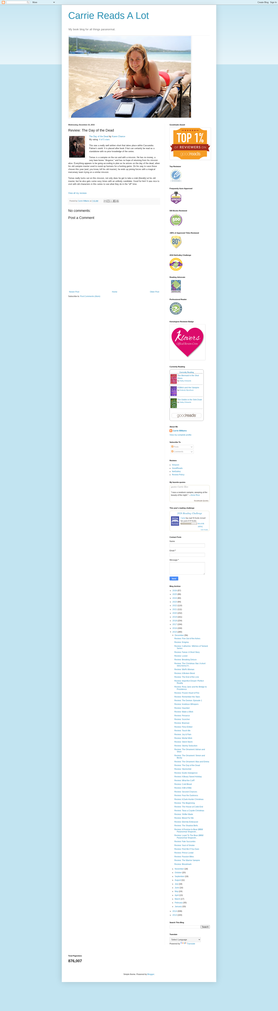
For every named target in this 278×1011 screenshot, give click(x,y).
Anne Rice (195, 495)
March (178, 899)
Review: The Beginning (184, 803)
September (180, 876)
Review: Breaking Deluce (185, 659)
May (177, 891)
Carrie (183, 518)
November (179, 869)
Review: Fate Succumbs (184, 841)
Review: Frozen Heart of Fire (186, 693)
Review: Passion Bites (184, 857)
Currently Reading (187, 372)
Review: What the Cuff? (184, 780)
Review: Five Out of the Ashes (187, 638)
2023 (174, 602)
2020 (174, 613)
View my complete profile (180, 435)
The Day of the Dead (98, 136)
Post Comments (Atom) (90, 296)
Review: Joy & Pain (182, 734)
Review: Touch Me (182, 730)
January (178, 906)
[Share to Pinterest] (117, 201)
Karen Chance (118, 136)
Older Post (154, 292)
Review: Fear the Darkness (186, 795)
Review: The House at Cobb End (188, 807)
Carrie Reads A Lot (108, 15)
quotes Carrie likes (179, 486)
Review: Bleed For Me (184, 818)
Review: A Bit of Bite (183, 788)
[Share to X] (111, 201)
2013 (174, 915)
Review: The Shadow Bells (186, 825)
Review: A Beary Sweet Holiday (188, 777)
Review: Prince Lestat (183, 853)
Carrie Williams (180, 431)
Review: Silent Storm (183, 742)
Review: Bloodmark (182, 864)
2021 (174, 609)
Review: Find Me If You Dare (186, 849)
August (178, 880)
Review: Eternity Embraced (186, 822)
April (177, 895)
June (177, 888)
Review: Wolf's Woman (184, 669)
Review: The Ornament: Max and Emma (191, 762)
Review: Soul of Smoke (184, 845)
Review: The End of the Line (186, 677)
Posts (176, 447)
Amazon (175, 465)
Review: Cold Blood (183, 784)
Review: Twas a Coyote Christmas (189, 810)
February (179, 903)
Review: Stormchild (182, 769)
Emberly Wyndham (187, 390)
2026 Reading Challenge (189, 513)
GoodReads (177, 468)
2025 (174, 594)
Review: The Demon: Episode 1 (188, 700)
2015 (174, 632)
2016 (174, 628)
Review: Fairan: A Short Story (187, 652)
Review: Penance (182, 716)
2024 (174, 598)
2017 (174, 624)
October (178, 872)
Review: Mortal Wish (183, 738)
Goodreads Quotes (201, 501)
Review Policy (178, 475)
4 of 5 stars (104, 139)
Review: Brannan (182, 723)
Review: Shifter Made (183, 814)
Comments (178, 452)
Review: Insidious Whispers (186, 704)
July (177, 884)
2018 (174, 621)
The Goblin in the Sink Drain (189, 400)
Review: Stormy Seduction (185, 746)
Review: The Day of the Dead (187, 765)
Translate (191, 944)
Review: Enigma (181, 642)
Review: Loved (180, 656)
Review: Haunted (182, 708)
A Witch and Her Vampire (188, 387)
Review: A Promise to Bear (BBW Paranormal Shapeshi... (188, 830)
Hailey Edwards (185, 381)
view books (204, 529)
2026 (174, 590)
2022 (174, 605)
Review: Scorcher (182, 719)
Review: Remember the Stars (187, 697)
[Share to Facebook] (114, 201)
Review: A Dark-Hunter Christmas (189, 799)
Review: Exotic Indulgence (186, 773)
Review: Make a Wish (183, 712)
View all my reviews (77, 193)
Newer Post (74, 292)
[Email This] (105, 201)
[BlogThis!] (108, 201)
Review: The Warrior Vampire (187, 860)
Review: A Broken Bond (184, 673)
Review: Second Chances (185, 792)
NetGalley (176, 471)
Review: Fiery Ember (183, 727)
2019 (174, 617)
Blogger (150, 974)
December (179, 635)
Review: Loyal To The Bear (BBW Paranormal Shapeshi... (188, 836)
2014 (174, 911)
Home (114, 292)
